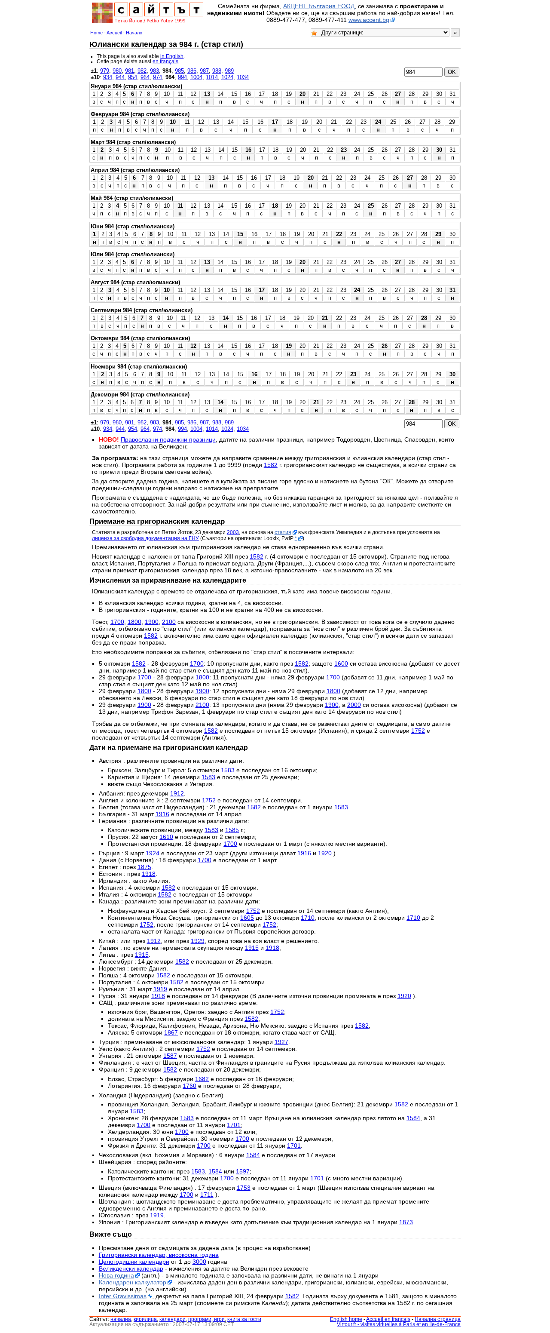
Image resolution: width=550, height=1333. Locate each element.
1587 (170, 1055)
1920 (325, 853)
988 (216, 71)
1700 (117, 621)
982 (142, 71)
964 (145, 77)
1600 (341, 663)
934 (107, 77)
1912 (177, 793)
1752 (418, 730)
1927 (281, 1041)
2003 (233, 532)
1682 (202, 1078)
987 (204, 71)
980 (117, 71)
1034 (243, 77)
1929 (198, 940)
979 (104, 71)
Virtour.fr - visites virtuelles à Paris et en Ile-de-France (399, 1324)
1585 (232, 829)
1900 (152, 621)
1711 (207, 1194)
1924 (152, 853)
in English (171, 56)
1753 (244, 1187)
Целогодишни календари (134, 1261)
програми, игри (206, 1319)
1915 (252, 947)
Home (96, 32)
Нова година (116, 1275)
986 (191, 71)
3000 (199, 1261)
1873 (406, 1222)
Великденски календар (131, 1268)
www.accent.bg (368, 19)
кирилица (145, 1319)
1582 (271, 464)
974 (157, 77)
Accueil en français (388, 1319)
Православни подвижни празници (168, 439)
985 (179, 71)
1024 (227, 77)
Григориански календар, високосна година (159, 1254)
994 (182, 77)
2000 (354, 704)
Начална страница (438, 1319)
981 (129, 71)
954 (132, 77)
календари (172, 1319)
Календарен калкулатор (132, 1282)
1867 (171, 1032)
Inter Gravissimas (123, 1296)
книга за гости (244, 1319)
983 (154, 71)
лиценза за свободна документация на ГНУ (145, 538)
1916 (162, 814)
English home (346, 1319)
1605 (247, 917)
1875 (144, 866)
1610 (166, 836)
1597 (243, 1171)
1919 (160, 989)
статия (283, 532)
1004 (196, 77)
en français (165, 61)
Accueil (114, 32)
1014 (212, 77)
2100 (169, 621)
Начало (134, 32)
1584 (413, 1118)
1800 (134, 621)
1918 (149, 873)
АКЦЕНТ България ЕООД (318, 6)
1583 (228, 770)
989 (229, 71)
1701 (234, 1124)
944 (120, 77)
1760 (189, 1085)
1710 (308, 917)
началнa (120, 1319)
